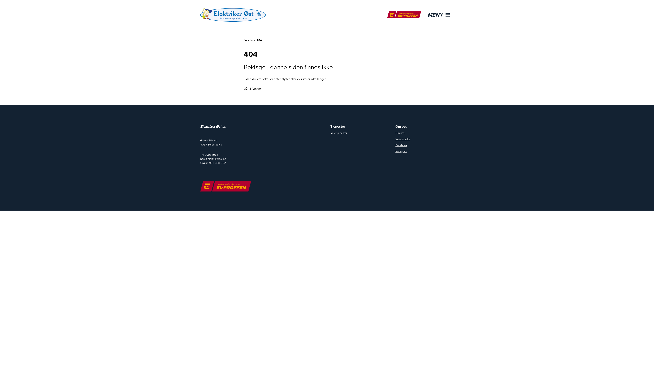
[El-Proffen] (404, 14)
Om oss (399, 132)
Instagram (401, 151)
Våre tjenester (338, 132)
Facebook (401, 145)
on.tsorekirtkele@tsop (213, 158)
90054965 (211, 154)
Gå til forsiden (253, 88)
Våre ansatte (402, 139)
